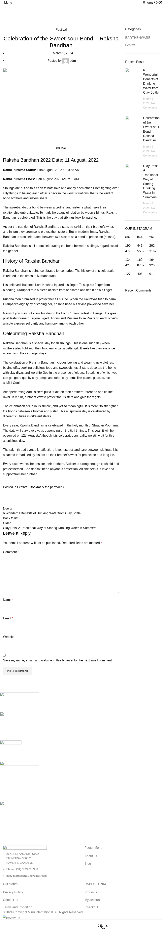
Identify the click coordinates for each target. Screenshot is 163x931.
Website (9, 637)
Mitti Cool (13, 382)
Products (90, 892)
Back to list (10, 518)
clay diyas (17, 372)
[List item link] (41, 865)
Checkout (91, 907)
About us (90, 856)
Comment (11, 552)
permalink (57, 487)
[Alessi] (78, 766)
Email (8, 618)
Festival (18, 24)
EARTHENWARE (137, 37)
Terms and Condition (17, 907)
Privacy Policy (13, 892)
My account (92, 900)
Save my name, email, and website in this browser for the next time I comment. (58, 660)
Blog (87, 863)
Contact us (10, 900)
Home (6, 24)
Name (8, 599)
